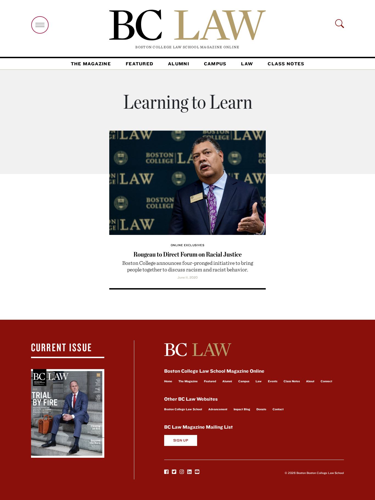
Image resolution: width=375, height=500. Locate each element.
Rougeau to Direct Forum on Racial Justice (187, 254)
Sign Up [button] (180, 440)
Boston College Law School (183, 409)
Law (247, 63)
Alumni (178, 63)
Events (272, 381)
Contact (278, 409)
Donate (261, 409)
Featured (139, 63)
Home (168, 381)
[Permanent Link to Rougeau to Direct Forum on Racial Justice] (187, 182)
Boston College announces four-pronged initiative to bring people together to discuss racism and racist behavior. (187, 266)
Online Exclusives (187, 245)
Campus (215, 63)
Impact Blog (242, 409)
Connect (326, 381)
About (310, 381)
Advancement (217, 409)
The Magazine (91, 63)
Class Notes (286, 63)
